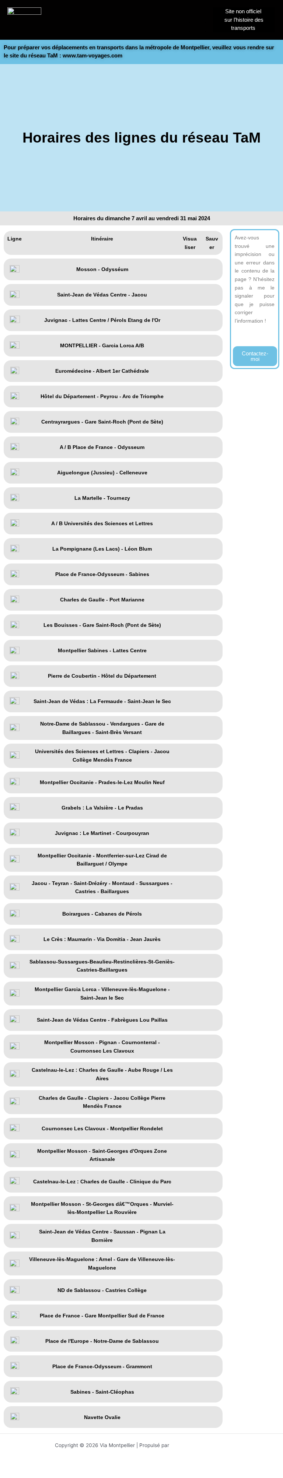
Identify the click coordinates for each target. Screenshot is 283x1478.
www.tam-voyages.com (92, 55)
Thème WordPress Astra (199, 1445)
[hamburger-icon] (197, 27)
